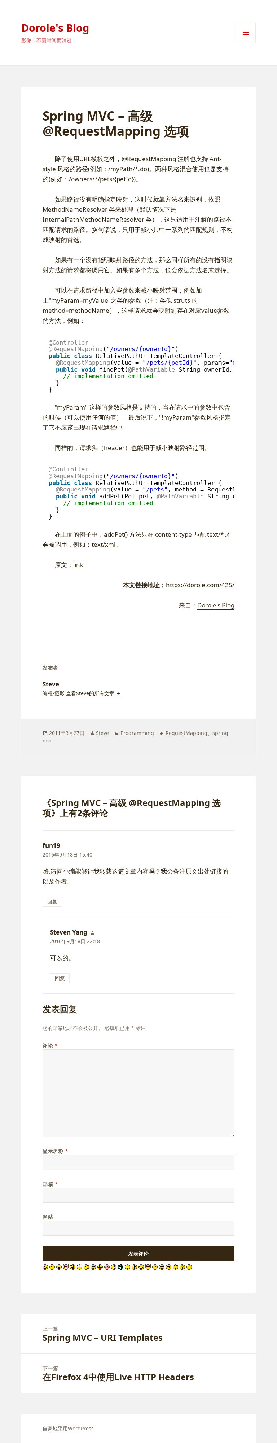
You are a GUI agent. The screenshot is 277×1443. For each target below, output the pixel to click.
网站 (48, 1216)
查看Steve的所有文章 (91, 693)
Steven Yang (68, 932)
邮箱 (50, 1183)
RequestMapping (186, 732)
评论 (50, 1045)
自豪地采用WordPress (68, 1428)
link (78, 564)
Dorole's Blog (55, 28)
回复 (52, 901)
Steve (102, 732)
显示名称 (55, 1151)
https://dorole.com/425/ (200, 585)
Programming (137, 732)
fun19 (51, 845)
